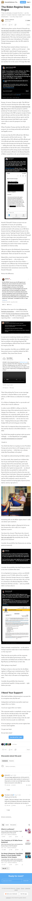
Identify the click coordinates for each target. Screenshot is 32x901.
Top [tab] (3, 825)
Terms (22, 888)
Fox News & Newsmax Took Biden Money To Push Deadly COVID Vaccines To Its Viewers (12, 855)
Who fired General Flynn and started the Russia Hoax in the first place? (12, 845)
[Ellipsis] (30, 775)
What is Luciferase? (7, 829)
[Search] (29, 824)
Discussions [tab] (13, 825)
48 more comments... (6, 817)
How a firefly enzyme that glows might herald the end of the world (11, 831)
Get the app (24, 894)
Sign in (28, 2)
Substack (8, 897)
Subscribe (23, 2)
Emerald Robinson (9, 19)
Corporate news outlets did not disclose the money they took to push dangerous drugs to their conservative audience (12, 860)
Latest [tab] (7, 825)
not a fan (23, 316)
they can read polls (6, 537)
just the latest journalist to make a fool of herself (15, 31)
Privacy (18, 888)
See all (4, 868)
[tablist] (8, 760)
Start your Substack (12, 894)
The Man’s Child (9, 795)
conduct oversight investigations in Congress (14, 438)
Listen (28, 20)
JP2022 (6, 775)
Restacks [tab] (11, 761)
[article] (16, 833)
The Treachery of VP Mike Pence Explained (11, 841)
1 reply (8, 789)
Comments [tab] (5, 761)
